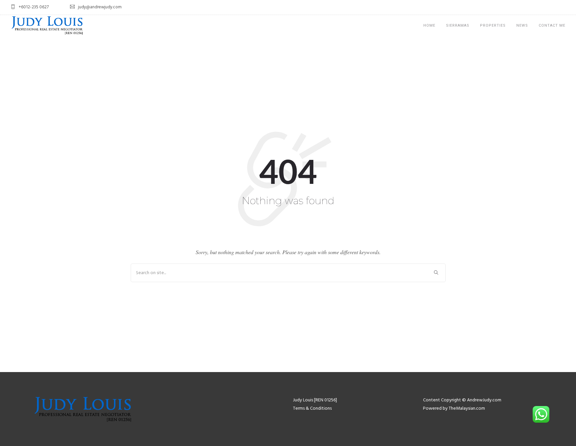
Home (429, 25)
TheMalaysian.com (467, 408)
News (522, 25)
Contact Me (552, 25)
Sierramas (457, 25)
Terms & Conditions (312, 408)
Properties (493, 25)
